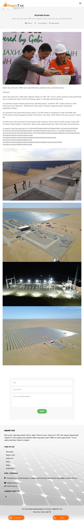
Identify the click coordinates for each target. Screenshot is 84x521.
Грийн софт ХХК (46, 512)
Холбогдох (17, 518)
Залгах (62, 518)
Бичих (42, 411)
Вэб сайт (36, 512)
